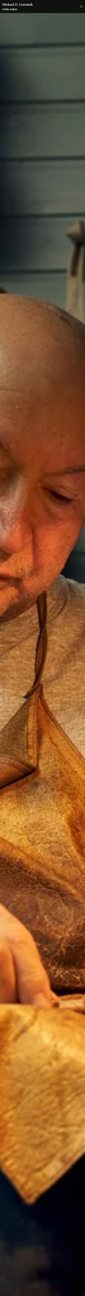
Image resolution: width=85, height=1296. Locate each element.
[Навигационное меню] (81, 7)
